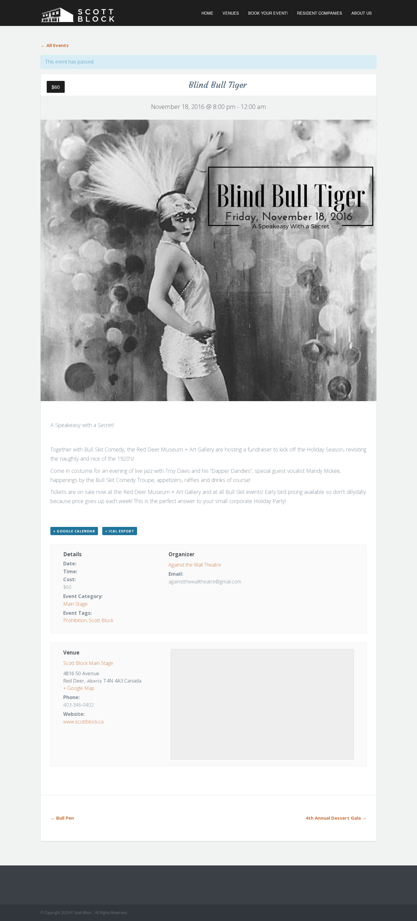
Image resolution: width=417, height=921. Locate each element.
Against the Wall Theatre (195, 564)
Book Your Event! (268, 13)
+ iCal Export (119, 531)
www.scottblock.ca (83, 721)
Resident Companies (319, 13)
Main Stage (75, 603)
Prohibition (75, 620)
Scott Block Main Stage (88, 663)
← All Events (55, 45)
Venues (231, 13)
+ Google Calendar (74, 531)
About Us (361, 13)
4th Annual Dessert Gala (336, 818)
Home (207, 13)
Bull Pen (62, 818)
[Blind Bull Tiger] (208, 259)
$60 (56, 86)
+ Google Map (78, 688)
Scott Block (101, 620)
